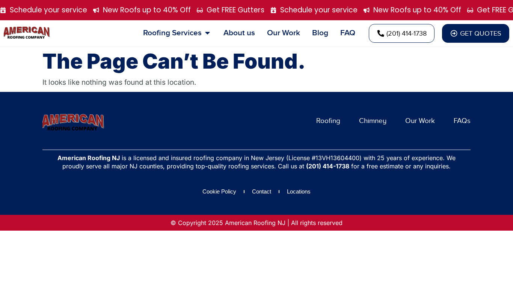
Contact (261, 191)
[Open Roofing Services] (207, 33)
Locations (299, 191)
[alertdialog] (256, 10)
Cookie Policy (219, 191)
